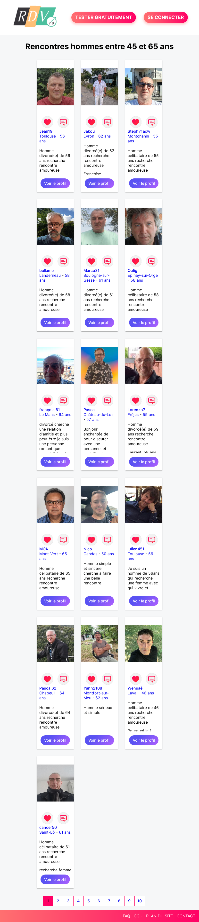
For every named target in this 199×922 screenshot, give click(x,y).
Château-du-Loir (98, 414)
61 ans (104, 280)
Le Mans (47, 414)
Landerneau (50, 275)
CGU (138, 915)
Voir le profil (55, 183)
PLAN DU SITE (159, 915)
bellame (46, 270)
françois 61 (49, 409)
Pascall (90, 409)
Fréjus (133, 414)
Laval (132, 693)
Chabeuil (47, 693)
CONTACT (186, 915)
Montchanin (138, 136)
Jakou (89, 131)
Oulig (132, 270)
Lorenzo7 (136, 409)
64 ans (65, 414)
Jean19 (45, 131)
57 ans (92, 419)
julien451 (136, 548)
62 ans (104, 136)
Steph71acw (139, 131)
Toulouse (47, 136)
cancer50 (48, 827)
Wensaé (135, 688)
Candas (90, 553)
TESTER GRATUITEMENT (103, 17)
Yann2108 (92, 688)
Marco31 (91, 270)
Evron (88, 136)
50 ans (107, 553)
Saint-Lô (47, 832)
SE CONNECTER (166, 17)
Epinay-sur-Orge (143, 275)
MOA (43, 548)
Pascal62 (47, 688)
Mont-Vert (48, 553)
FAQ (126, 915)
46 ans (147, 693)
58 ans (137, 280)
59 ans (149, 414)
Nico (87, 548)
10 (139, 900)
